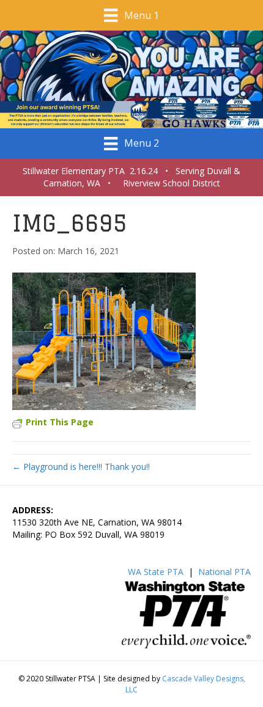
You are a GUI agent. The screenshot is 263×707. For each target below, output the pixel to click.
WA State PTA (155, 571)
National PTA (224, 571)
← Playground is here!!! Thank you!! (81, 466)
